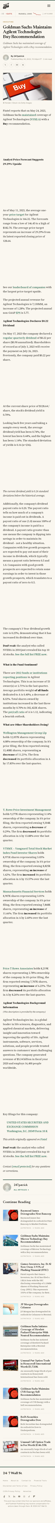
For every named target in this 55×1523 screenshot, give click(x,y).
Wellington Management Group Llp (25, 733)
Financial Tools (40, 1481)
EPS (18, 313)
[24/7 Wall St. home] (6, 6)
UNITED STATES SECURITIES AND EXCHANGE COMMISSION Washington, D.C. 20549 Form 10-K (28, 1127)
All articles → (21, 1190)
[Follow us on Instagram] (24, 1496)
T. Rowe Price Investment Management (27, 810)
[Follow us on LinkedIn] (14, 1496)
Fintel (43, 1139)
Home (5, 1481)
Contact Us (26, 1481)
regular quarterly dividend (20, 338)
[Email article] (17, 65)
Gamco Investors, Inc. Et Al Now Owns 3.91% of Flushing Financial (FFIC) (36, 1267)
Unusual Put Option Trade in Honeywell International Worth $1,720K (36, 1364)
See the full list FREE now (30, 654)
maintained (29, 115)
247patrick (19, 56)
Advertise (27, 1491)
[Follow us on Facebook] (4, 1496)
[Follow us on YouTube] (19, 1496)
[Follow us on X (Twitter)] (9, 1496)
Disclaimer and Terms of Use (15, 1486)
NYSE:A (35, 119)
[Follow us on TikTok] (29, 1496)
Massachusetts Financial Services (23, 891)
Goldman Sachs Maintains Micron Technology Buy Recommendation (35, 1239)
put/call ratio (16, 712)
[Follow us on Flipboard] (34, 1496)
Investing (8, 22)
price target (16, 214)
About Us (15, 1481)
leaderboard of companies (29, 287)
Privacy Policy (36, 1486)
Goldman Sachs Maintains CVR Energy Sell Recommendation (35, 1392)
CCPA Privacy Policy (11, 1491)
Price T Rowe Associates (18, 968)
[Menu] (49, 5)
